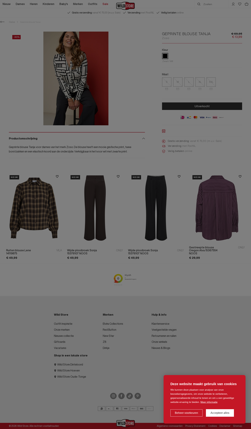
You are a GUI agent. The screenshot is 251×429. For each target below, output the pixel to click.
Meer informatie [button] (209, 402)
